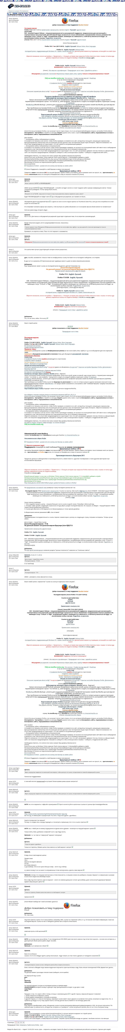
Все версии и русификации (57, 70)
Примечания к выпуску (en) (50, 40)
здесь (83, 106)
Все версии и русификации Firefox (35, 372)
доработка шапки (82, 310)
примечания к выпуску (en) (50, 30)
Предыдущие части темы (76, 70)
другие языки (81, 30)
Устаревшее (70, 103)
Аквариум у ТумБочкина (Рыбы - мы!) (31, 1025)
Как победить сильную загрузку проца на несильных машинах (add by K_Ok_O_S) (70, 116)
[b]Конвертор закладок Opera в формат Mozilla (64, 98)
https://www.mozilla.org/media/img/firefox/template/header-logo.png (45, 814)
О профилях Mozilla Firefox (58, 83)
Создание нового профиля (70, 85)
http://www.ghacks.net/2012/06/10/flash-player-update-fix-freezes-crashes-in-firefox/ (50, 483)
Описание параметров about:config (38, 91)
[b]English (70, 621)
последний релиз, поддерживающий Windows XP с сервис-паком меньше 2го (49, 51)
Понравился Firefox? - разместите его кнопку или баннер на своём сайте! (49, 166)
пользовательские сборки (73, 128)
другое (85, 491)
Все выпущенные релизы (32, 346)
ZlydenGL (27, 555)
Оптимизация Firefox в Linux (70, 113)
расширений (44, 74)
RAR (65, 106)
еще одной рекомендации (34, 550)
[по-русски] (75, 91)
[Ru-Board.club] (19, 8)
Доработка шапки (90, 70)
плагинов (52, 74)
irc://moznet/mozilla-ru (90, 126)
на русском (57, 38)
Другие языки (80, 271)
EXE (57, 106)
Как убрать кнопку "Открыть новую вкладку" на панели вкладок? (61, 118)
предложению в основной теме (36, 487)
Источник (27, 164)
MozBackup (30, 105)
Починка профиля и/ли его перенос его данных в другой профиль (70, 96)
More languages (91, 46)
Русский (70, 601)
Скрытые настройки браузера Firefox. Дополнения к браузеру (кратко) (89, 92)
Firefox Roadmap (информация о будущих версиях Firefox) (42, 370)
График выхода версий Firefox (33, 347)
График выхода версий (81, 78)
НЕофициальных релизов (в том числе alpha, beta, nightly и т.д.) (49, 242)
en (79, 491)
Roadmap (93, 78)
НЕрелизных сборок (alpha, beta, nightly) (69, 74)
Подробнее (49, 38)
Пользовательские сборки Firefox (35, 438)
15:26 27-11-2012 (36, 555)
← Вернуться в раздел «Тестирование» (17, 11)
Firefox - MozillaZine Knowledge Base (70, 88)
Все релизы (68, 78)
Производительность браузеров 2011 (70, 455)
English (67, 30)
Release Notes (81, 46)
